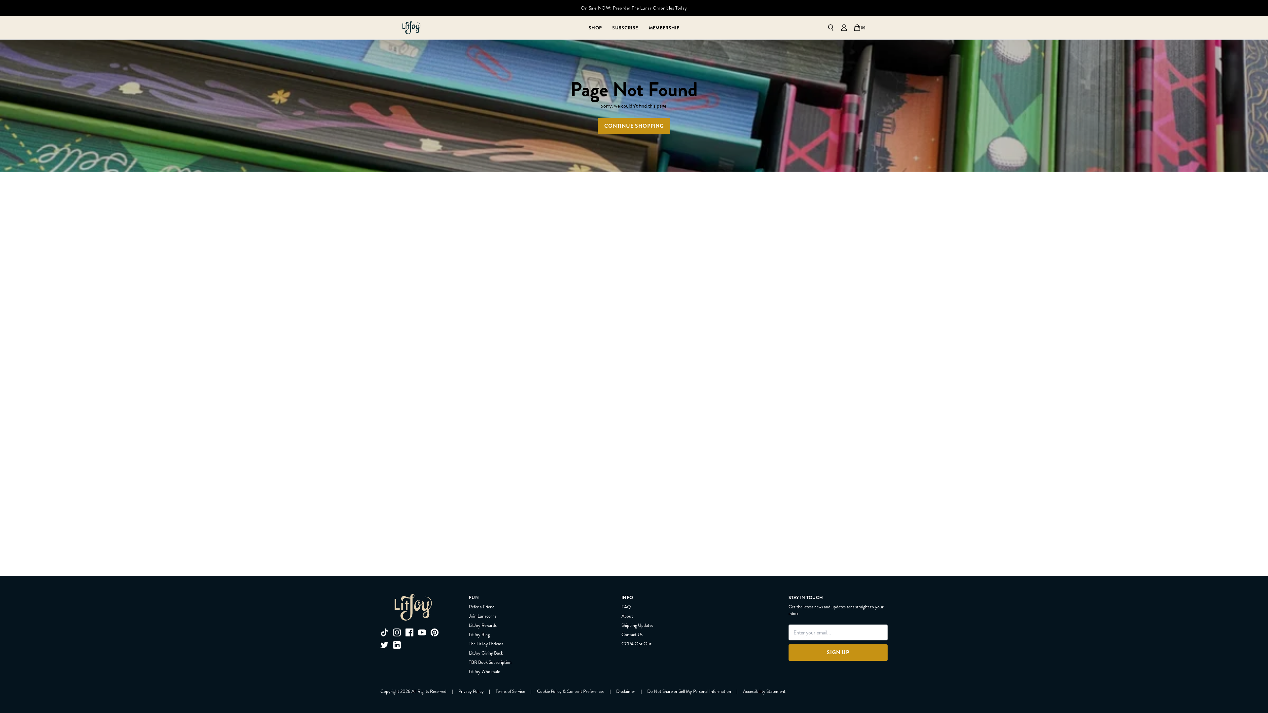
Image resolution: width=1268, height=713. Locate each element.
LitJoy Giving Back (486, 653)
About (627, 616)
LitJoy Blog (479, 634)
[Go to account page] (844, 27)
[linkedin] (397, 645)
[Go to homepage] (411, 27)
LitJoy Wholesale (484, 671)
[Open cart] (857, 27)
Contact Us (632, 634)
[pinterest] (435, 632)
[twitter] (384, 645)
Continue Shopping (634, 126)
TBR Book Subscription (490, 662)
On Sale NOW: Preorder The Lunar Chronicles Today (634, 8)
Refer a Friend (482, 606)
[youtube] (422, 632)
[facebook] (409, 632)
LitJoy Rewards (483, 625)
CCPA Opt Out (636, 643)
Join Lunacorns (482, 616)
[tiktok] (384, 632)
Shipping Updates (637, 625)
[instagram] (397, 632)
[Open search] (831, 27)
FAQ (626, 606)
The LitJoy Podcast (486, 643)
